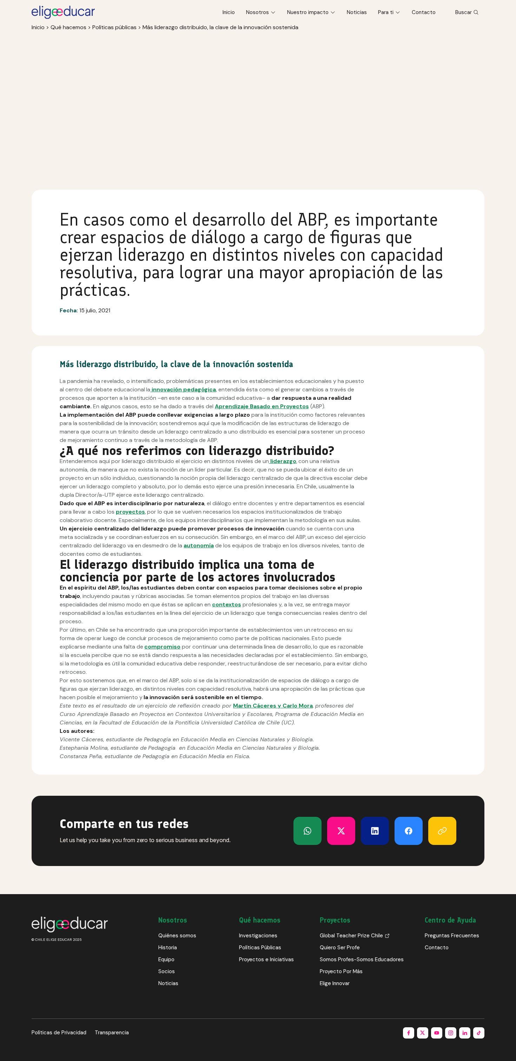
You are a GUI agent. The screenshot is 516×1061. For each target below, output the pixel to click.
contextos (226, 604)
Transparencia (112, 1032)
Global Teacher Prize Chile (351, 935)
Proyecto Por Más (341, 971)
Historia (167, 947)
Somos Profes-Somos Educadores (362, 959)
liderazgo (282, 461)
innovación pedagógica (183, 389)
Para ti (385, 12)
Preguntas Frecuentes (452, 935)
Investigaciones (258, 935)
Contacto (424, 12)
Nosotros (257, 12)
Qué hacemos (68, 27)
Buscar (463, 12)
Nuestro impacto (308, 12)
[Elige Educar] (63, 12)
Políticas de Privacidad (59, 1032)
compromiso (162, 646)
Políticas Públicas (260, 947)
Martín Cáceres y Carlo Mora (273, 705)
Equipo (166, 959)
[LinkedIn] (375, 831)
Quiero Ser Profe (340, 947)
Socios (166, 971)
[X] (307, 831)
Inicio (229, 12)
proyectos (130, 511)
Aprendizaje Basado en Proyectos (262, 406)
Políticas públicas (114, 27)
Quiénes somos (177, 935)
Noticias (357, 12)
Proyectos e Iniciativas (266, 959)
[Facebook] (409, 831)
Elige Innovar (335, 983)
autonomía (199, 545)
